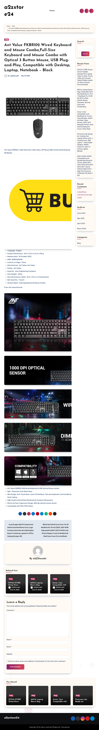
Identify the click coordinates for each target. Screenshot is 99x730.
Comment (11, 610)
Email (9, 647)
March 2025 (81, 229)
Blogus (55, 727)
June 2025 (81, 213)
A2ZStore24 (14, 76)
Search (80, 41)
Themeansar (65, 727)
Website (9, 654)
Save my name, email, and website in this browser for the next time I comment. (37, 661)
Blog (6, 39)
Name (9, 640)
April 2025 (81, 223)
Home (52, 11)
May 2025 (80, 218)
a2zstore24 (11, 717)
